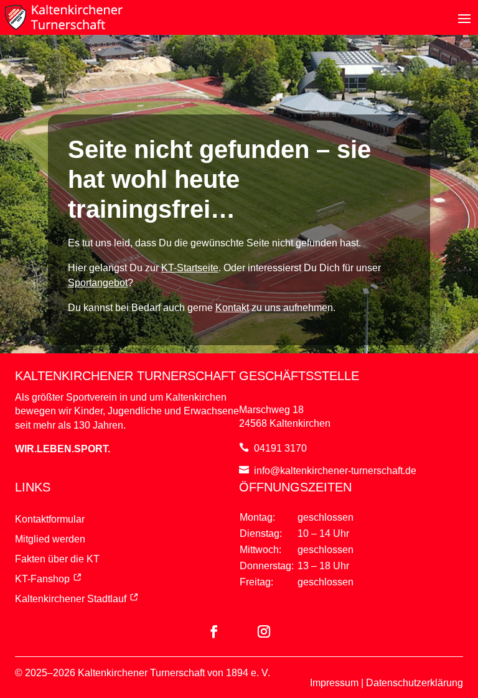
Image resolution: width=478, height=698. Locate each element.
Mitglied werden (50, 539)
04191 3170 (280, 448)
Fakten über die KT (57, 559)
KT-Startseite (189, 268)
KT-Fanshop (42, 579)
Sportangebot (98, 282)
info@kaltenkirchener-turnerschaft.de (335, 470)
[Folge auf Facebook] (214, 631)
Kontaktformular (50, 519)
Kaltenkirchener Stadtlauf (70, 598)
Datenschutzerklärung (414, 682)
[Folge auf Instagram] (263, 631)
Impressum (334, 682)
